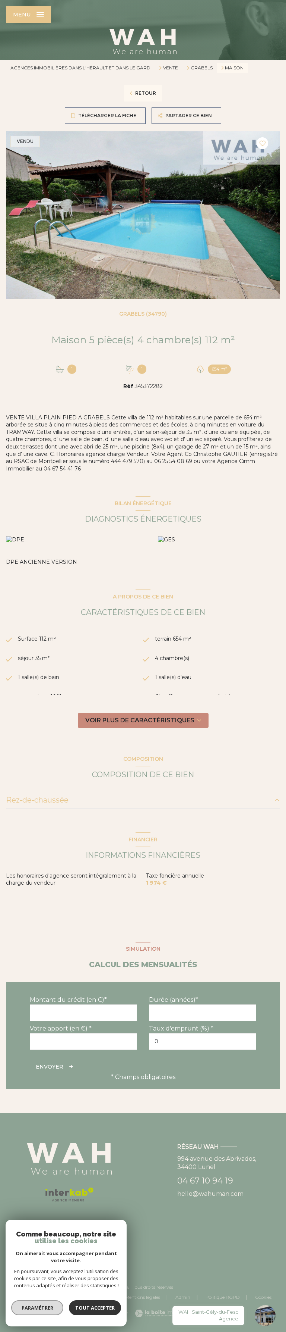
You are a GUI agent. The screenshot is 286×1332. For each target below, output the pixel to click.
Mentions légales (142, 1297)
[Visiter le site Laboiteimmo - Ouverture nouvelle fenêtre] (156, 1313)
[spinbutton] (202, 1041)
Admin (182, 1297)
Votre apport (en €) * (61, 1028)
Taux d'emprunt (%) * (181, 1028)
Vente (170, 68)
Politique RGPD (223, 1297)
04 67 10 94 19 (205, 1180)
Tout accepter (95, 1307)
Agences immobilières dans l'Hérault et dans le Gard (80, 68)
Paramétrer (37, 1307)
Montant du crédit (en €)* (68, 999)
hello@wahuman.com (210, 1193)
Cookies (263, 1297)
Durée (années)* (173, 999)
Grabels (202, 68)
